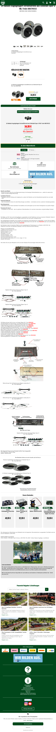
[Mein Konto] (47, 2)
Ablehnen (28, 727)
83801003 (30, 324)
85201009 (41, 221)
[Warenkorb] (50, 2)
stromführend (46, 538)
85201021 (25, 332)
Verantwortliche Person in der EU (28, 489)
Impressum (28, 690)
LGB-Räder (10, 538)
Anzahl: (28, 139)
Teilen (24, 150)
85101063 (22, 336)
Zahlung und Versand (28, 687)
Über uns (28, 691)
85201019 (25, 331)
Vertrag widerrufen (28, 708)
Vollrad (32, 538)
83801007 (35, 328)
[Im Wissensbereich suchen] (46, 589)
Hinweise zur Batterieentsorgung (28, 693)
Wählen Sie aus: (28, 109)
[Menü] (54, 2)
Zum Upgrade (33, 99)
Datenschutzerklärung (28, 688)
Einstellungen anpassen (28, 730)
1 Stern (24, 185)
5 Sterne (32, 185)
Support (28, 673)
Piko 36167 (28, 538)
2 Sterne (26, 185)
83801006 (29, 327)
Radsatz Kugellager (38, 538)
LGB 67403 (22, 538)
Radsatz (6, 538)
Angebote (28, 686)
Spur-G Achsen (16, 538)
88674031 (34, 330)
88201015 (25, 329)
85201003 (20, 334)
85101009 (22, 222)
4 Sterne (30, 185)
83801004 (31, 325)
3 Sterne (28, 185)
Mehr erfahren (30, 720)
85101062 (33, 335)
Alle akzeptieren (28, 723)
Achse (2, 538)
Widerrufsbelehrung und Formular (28, 694)
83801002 (33, 323)
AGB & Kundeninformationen (28, 689)
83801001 (30, 322)
